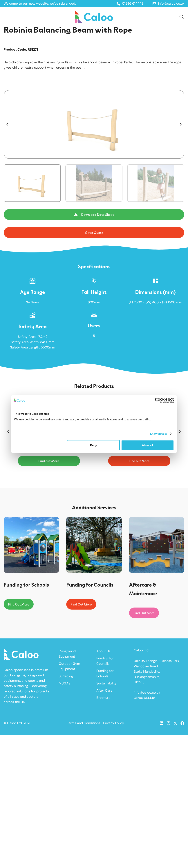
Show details (158, 433)
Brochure (103, 697)
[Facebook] (182, 723)
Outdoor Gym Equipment (69, 666)
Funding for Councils (105, 661)
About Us (103, 651)
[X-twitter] (175, 723)
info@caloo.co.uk (147, 692)
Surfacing (66, 676)
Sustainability (106, 683)
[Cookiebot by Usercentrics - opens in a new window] (158, 400)
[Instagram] (168, 723)
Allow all (147, 445)
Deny (93, 445)
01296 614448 (144, 698)
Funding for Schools (105, 673)
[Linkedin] (161, 723)
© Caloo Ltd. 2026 (17, 723)
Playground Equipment (67, 654)
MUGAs (64, 683)
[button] (7, 124)
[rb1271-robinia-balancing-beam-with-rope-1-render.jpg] (94, 124)
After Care (104, 690)
